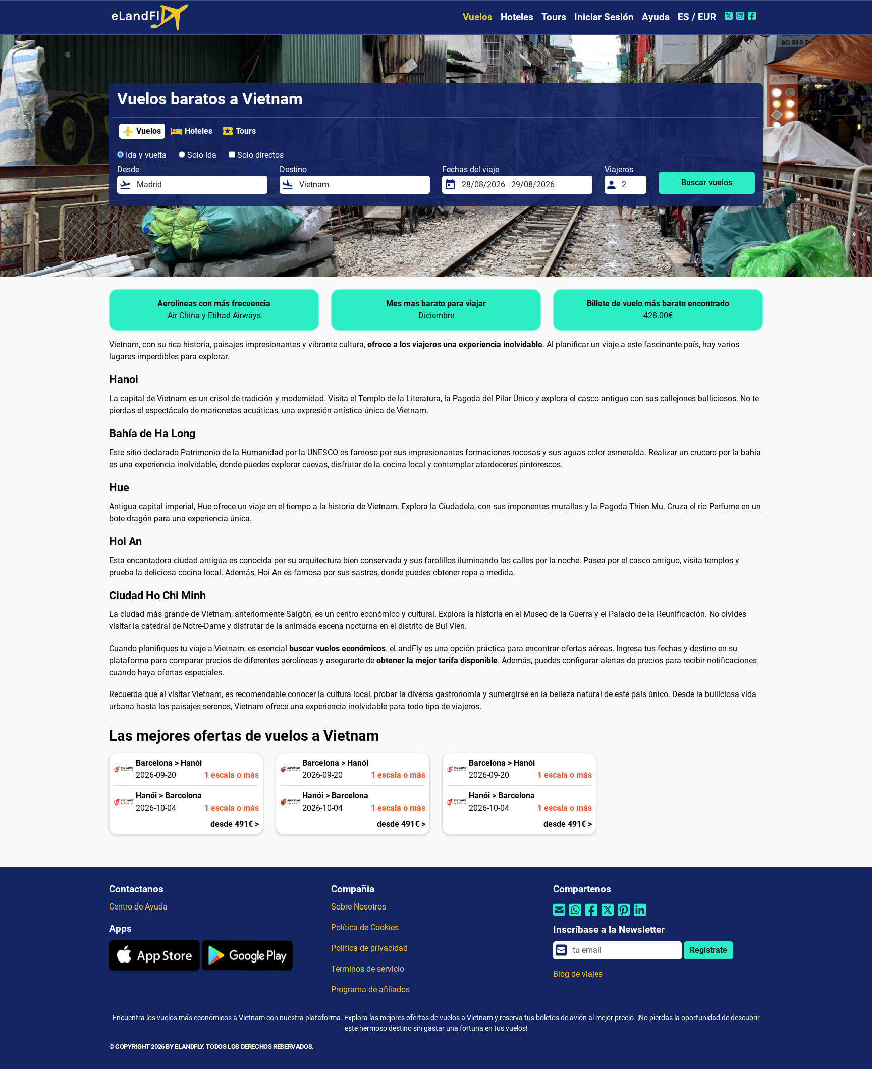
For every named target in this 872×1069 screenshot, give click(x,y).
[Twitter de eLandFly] (730, 15)
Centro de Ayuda (138, 907)
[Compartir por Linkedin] (640, 916)
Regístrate (708, 950)
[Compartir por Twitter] (608, 916)
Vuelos (478, 17)
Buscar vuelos (706, 182)
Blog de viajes (578, 974)
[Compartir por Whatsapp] (575, 916)
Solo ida (200, 155)
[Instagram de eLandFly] (741, 15)
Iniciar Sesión (604, 17)
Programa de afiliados (370, 989)
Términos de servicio (367, 969)
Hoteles (517, 17)
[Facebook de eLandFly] (753, 15)
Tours (553, 17)
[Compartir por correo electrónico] (559, 916)
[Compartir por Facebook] (591, 916)
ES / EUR (697, 17)
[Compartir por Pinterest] (624, 916)
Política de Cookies (365, 927)
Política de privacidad (369, 948)
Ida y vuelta (145, 155)
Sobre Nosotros (358, 907)
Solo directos (259, 155)
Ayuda (656, 17)
